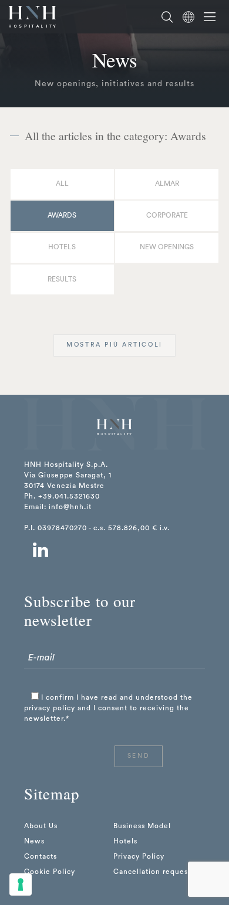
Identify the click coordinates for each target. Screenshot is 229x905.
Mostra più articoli (114, 345)
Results (62, 279)
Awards (62, 215)
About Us (41, 825)
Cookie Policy (49, 871)
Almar (167, 183)
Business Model (142, 825)
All (62, 183)
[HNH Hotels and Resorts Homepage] (32, 17)
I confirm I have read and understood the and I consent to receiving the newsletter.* (108, 708)
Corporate (167, 215)
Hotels (62, 246)
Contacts (40, 856)
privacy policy (49, 707)
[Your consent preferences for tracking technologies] (20, 884)
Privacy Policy (138, 856)
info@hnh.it (70, 506)
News (34, 841)
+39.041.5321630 (69, 496)
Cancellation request (152, 871)
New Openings (167, 246)
